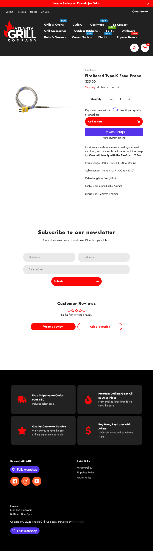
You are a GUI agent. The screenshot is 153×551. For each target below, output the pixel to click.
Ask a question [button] (100, 326)
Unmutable (78, 522)
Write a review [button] (53, 326)
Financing (21, 11)
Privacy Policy (84, 467)
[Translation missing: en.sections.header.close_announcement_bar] (148, 3)
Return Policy (83, 477)
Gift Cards (45, 11)
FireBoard (90, 70)
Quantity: (96, 99)
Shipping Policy (85, 472)
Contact (9, 11)
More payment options (114, 137)
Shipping (90, 87)
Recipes (33, 11)
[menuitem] (56, 24)
